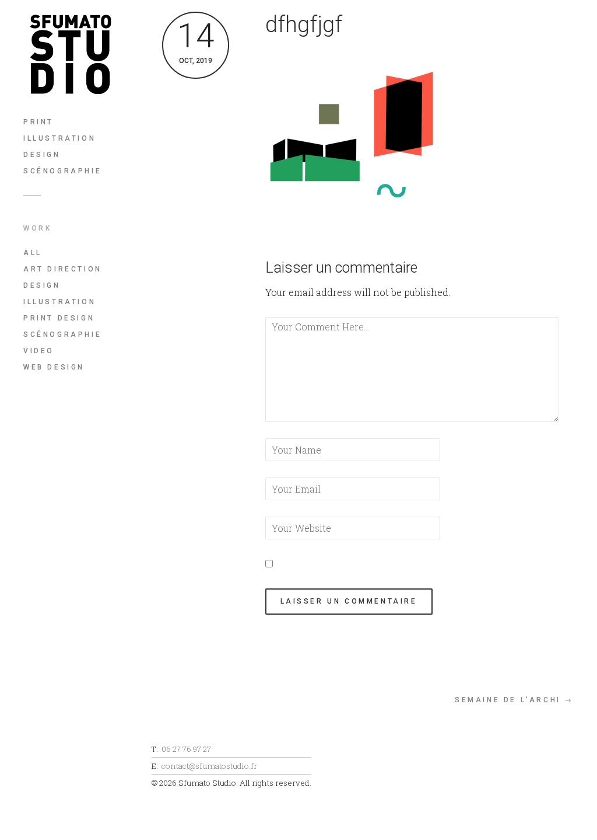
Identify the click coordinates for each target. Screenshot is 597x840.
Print (38, 122)
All (32, 253)
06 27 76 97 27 (186, 749)
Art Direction (62, 269)
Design (42, 155)
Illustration (59, 138)
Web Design (54, 367)
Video (38, 351)
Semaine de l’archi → (514, 700)
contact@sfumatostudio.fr (209, 766)
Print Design (58, 318)
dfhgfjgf (303, 24)
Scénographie (62, 171)
